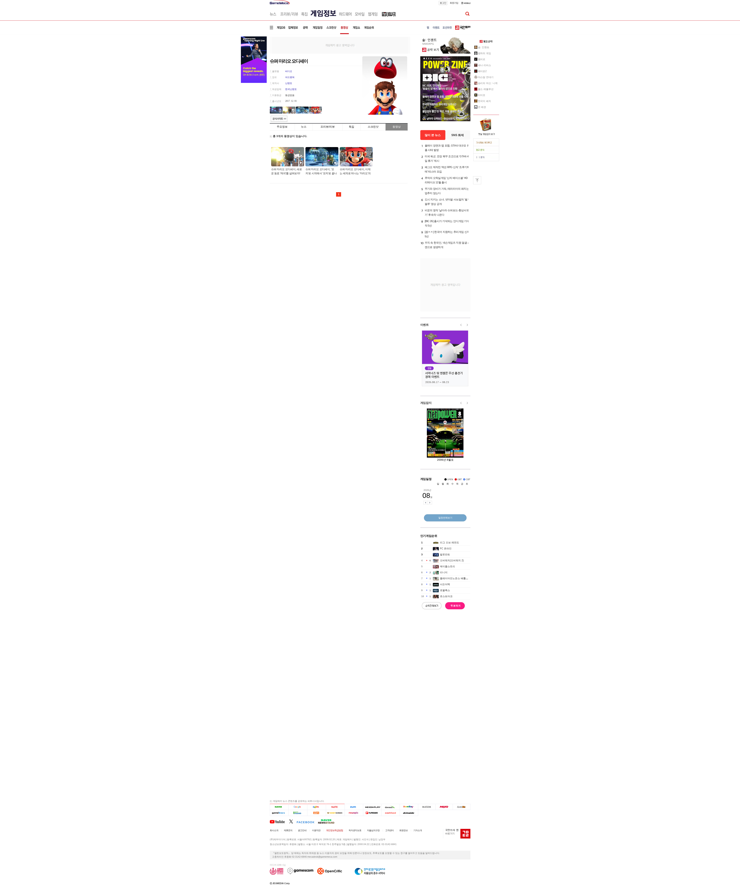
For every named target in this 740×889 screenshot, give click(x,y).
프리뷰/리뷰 (327, 126)
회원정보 (403, 830)
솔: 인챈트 (483, 47)
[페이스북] (307, 821)
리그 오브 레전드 (449, 542)
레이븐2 (482, 71)
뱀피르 (481, 59)
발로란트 (445, 554)
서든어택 (445, 584)
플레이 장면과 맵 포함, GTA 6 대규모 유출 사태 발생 (447, 148)
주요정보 (282, 126)
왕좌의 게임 (484, 53)
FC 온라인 (446, 548)
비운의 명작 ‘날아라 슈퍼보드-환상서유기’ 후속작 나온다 (447, 212)
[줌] (354, 807)
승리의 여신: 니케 (488, 83)
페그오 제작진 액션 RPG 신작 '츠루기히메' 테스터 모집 (447, 169)
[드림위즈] (461, 807)
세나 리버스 (484, 65)
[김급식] (316, 813)
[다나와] (390, 807)
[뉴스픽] (354, 813)
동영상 (397, 126)
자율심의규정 (373, 830)
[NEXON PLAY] (372, 807)
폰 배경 (482, 107)
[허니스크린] (335, 813)
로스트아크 (446, 596)
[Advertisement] (340, 45)
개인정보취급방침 (334, 830)
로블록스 (445, 590)
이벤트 (424, 324)
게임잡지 (426, 402)
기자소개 (417, 830)
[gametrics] (279, 813)
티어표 (481, 95)
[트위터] (293, 821)
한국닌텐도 (291, 89)
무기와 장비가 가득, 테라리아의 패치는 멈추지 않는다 (447, 191)
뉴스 (303, 126)
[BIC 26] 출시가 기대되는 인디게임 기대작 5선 (447, 223)
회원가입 (454, 3)
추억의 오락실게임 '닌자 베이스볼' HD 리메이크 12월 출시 (446, 180)
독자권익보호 (355, 830)
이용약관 (316, 830)
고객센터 (389, 830)
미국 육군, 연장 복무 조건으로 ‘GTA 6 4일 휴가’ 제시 (447, 158)
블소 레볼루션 (486, 89)
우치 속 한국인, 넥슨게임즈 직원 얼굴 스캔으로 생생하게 (447, 245)
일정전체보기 (445, 517)
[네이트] (335, 807)
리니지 (443, 572)
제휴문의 (288, 830)
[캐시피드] (390, 813)
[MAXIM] (427, 807)
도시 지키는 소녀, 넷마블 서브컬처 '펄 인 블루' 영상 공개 (448, 201)
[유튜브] (279, 821)
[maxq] (444, 807)
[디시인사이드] (409, 813)
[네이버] (279, 807)
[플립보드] (372, 813)
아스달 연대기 (486, 77)
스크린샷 (373, 126)
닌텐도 (288, 83)
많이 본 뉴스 (433, 135)
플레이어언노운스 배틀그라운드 (458, 578)
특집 (351, 126)
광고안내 (302, 830)
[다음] (316, 807)
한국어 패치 (484, 101)
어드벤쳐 (289, 77)
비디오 (288, 71)
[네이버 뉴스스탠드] (328, 821)
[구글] (297, 807)
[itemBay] (409, 807)
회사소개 (274, 830)
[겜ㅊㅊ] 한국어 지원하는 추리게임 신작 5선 (447, 234)
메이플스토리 (447, 566)
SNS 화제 (457, 135)
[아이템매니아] (297, 813)
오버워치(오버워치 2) (452, 560)
